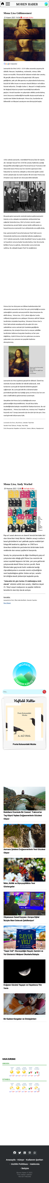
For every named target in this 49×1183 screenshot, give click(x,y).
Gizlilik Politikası (19, 1164)
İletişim (25, 1168)
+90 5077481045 (24, 1176)
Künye (20, 1160)
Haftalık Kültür (27, 18)
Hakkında (34, 1164)
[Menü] (8, 4)
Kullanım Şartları (34, 1160)
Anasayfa (10, 1160)
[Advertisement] (24, 130)
